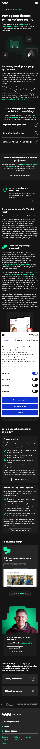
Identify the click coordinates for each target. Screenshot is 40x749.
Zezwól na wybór (20, 406)
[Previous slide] (31, 201)
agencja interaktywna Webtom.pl (16, 665)
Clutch (4, 743)
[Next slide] (36, 201)
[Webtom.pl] (7, 3)
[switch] (35, 379)
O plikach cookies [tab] (32, 340)
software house (13, 668)
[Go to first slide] (29, 593)
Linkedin (29, 737)
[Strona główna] (3, 9)
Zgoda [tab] (6, 340)
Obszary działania (5, 738)
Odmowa (20, 412)
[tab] (14, 593)
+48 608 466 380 (9, 731)
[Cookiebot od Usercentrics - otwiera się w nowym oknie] (29, 334)
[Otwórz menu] (36, 3)
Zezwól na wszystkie (20, 400)
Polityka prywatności (18, 738)
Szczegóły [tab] (18, 340)
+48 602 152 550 (14, 652)
